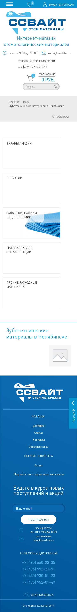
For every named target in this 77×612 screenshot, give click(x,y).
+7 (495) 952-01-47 (38, 582)
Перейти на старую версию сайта (39, 474)
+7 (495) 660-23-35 (38, 562)
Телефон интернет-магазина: (37, 61)
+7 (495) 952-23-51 (32, 67)
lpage (26, 101)
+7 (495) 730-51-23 (38, 575)
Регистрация (65, 4)
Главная (14, 101)
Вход (52, 4)
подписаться (39, 519)
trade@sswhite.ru (58, 53)
